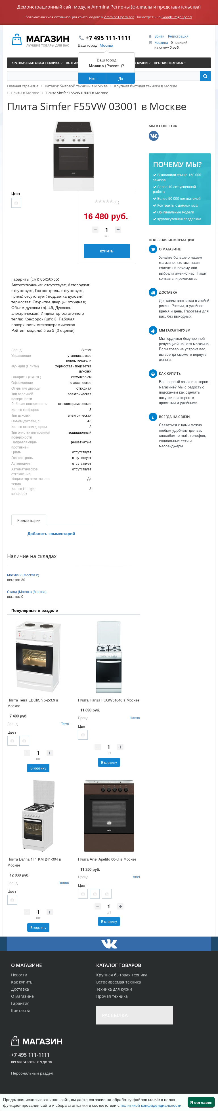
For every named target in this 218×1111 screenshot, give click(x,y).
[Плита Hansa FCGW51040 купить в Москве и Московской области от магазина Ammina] (109, 657)
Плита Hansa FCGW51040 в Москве (108, 700)
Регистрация (178, 36)
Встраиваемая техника (118, 982)
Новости (19, 975)
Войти (159, 36)
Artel (136, 876)
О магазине (22, 996)
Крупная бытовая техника (121, 975)
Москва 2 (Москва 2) (23, 574)
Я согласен (201, 1102)
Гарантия (20, 1003)
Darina (63, 882)
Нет (92, 78)
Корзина (161, 42)
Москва (106, 45)
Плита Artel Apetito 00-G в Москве (107, 859)
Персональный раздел (32, 1073)
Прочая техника (112, 996)
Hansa (135, 717)
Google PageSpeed (177, 17)
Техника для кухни (114, 989)
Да (120, 78)
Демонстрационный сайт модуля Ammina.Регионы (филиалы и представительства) (109, 7)
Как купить (21, 982)
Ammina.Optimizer (119, 17)
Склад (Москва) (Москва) (27, 591)
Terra (65, 723)
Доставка (20, 989)
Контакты (20, 1010)
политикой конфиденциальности (151, 1105)
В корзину (38, 768)
